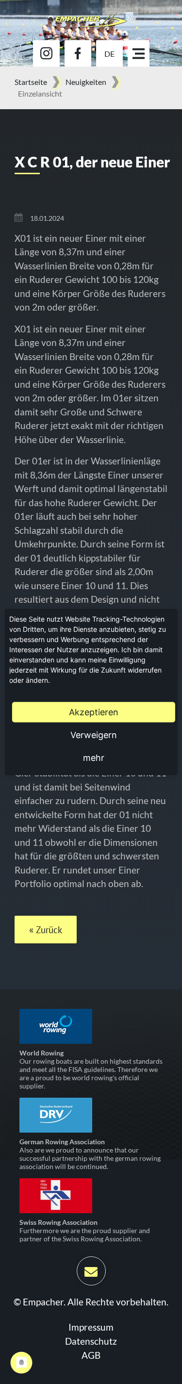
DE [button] (109, 53)
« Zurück (45, 930)
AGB (91, 1355)
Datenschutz (91, 1341)
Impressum (91, 1327)
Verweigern (93, 735)
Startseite (31, 81)
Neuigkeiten (86, 81)
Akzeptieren (93, 712)
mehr (93, 758)
